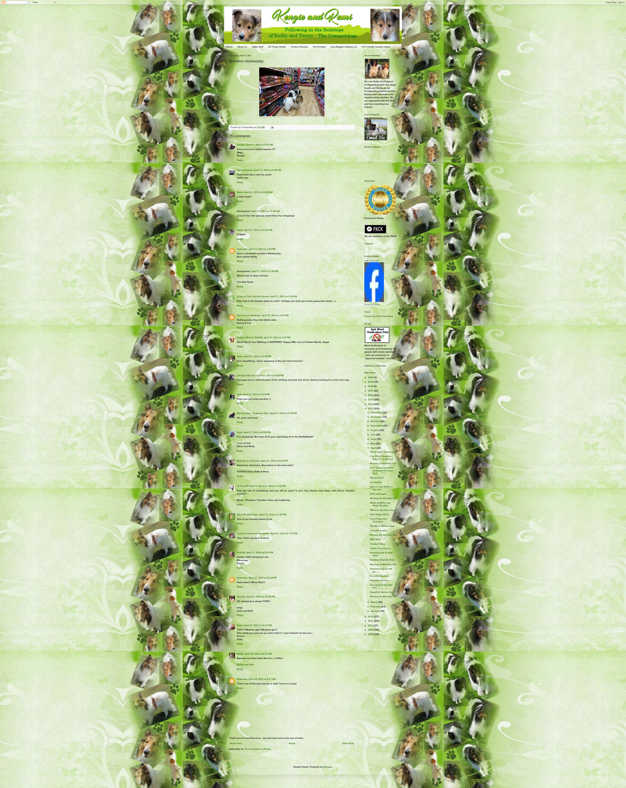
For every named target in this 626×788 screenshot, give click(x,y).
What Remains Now (247, 514)
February (376, 606)
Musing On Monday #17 (383, 498)
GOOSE (241, 552)
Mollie (240, 653)
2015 (371, 399)
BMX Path (375, 539)
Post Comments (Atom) (257, 749)
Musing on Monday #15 (383, 564)
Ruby (240, 625)
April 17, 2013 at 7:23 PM (272, 486)
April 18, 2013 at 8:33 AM (258, 653)
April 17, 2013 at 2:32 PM (283, 296)
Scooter (241, 596)
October (375, 421)
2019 (371, 381)
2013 (371, 408)
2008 (371, 634)
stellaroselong (245, 170)
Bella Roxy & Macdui (248, 460)
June (374, 439)
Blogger (327, 767)
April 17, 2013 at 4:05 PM (257, 356)
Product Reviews (299, 46)
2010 (371, 625)
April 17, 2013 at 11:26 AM (265, 211)
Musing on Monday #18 (383, 463)
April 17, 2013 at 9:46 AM (267, 170)
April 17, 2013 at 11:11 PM (258, 625)
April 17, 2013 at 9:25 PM (259, 552)
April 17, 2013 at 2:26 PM (264, 271)
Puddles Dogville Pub (382, 560)
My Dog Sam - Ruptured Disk (253, 413)
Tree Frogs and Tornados (378, 520)
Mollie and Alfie (245, 664)
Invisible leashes (379, 576)
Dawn (240, 230)
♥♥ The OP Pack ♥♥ (247, 486)
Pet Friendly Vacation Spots (376, 46)
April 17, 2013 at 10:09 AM (258, 192)
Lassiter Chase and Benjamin (253, 533)
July (373, 434)
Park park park (378, 494)
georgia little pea (246, 375)
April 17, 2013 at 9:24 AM (259, 144)
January (375, 611)
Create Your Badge (371, 304)
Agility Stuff (257, 46)
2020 (371, 377)
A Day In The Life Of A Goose (253, 296)
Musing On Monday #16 (383, 535)
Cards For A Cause (380, 548)
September (377, 425)
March (374, 602)
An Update (376, 482)
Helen (240, 356)
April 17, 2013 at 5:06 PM (270, 375)
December (376, 412)
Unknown (242, 249)
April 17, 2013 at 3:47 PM (277, 337)
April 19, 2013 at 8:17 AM (262, 679)
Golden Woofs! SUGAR (249, 337)
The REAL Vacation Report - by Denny (381, 457)
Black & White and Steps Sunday (380, 504)
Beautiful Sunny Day (381, 592)
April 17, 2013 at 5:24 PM (256, 394)
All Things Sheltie (277, 46)
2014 (371, 404)
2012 (371, 616)
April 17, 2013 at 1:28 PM (262, 249)
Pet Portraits (319, 46)
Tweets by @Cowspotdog (378, 316)
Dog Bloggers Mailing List (344, 46)
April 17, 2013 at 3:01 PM (275, 315)
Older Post (348, 743)
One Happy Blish (379, 514)
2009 (371, 630)
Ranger (241, 144)
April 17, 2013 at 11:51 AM (258, 230)
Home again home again (383, 452)
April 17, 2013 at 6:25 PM (274, 460)
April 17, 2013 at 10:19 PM (262, 577)
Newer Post (236, 743)
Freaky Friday (377, 544)
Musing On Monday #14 (383, 596)
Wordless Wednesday (382, 526)
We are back (377, 477)
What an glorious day (382, 510)
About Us (242, 46)
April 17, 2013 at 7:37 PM (272, 514)
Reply (240, 160)
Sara (239, 394)
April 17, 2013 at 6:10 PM (257, 432)
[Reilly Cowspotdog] (374, 301)
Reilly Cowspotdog (371, 261)
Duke (240, 432)
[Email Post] (271, 127)
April (374, 448)
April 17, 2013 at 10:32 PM (260, 596)
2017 (371, 390)
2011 (371, 621)
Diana (240, 192)
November (377, 416)
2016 (371, 395)
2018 (371, 386)
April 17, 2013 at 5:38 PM (283, 413)
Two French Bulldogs (249, 315)
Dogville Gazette (379, 580)
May (373, 443)
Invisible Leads (378, 530)
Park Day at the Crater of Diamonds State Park (382, 470)
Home (229, 46)
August (375, 430)
